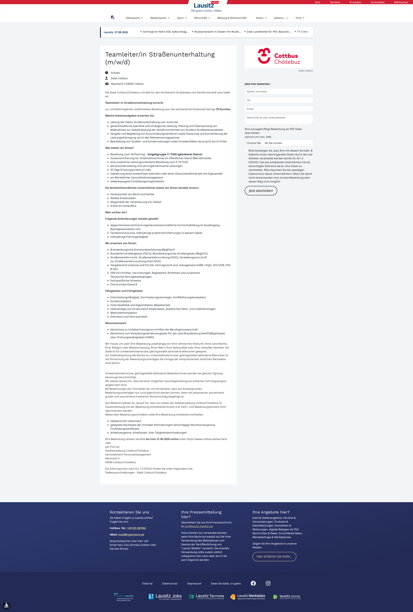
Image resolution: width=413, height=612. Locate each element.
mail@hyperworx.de (131, 534)
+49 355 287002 (136, 528)
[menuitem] (317, 2)
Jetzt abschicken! (261, 191)
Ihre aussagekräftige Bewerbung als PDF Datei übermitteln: (273, 132)
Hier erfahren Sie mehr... (274, 556)
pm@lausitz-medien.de (199, 526)
